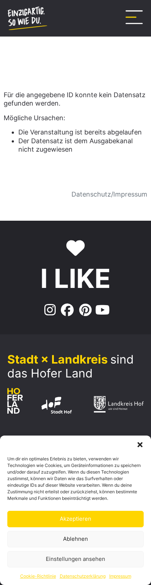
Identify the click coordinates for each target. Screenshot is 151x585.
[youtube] (102, 310)
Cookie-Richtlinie (38, 576)
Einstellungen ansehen (75, 558)
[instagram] (49, 310)
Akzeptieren (75, 518)
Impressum (120, 576)
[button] (140, 444)
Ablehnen (75, 538)
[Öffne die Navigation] (134, 17)
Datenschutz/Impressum (109, 194)
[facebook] (67, 310)
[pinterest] (84, 310)
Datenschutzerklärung (83, 576)
